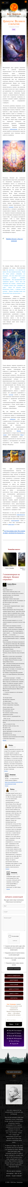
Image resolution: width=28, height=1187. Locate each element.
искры (4, 435)
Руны (17, 1041)
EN (7, 2)
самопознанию (13, 129)
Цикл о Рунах (14, 989)
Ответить (4, 740)
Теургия (14, 1044)
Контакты (13, 998)
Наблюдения (18, 1038)
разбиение (12, 419)
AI (17, 1024)
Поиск (11, 1024)
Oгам (10, 1030)
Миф (13, 29)
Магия (10, 1036)
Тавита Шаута (11, 584)
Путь (12, 1041)
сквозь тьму (11, 524)
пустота (11, 207)
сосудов (11, 394)
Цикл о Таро (14, 993)
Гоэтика (11, 1033)
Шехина (19, 431)
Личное (18, 1033)
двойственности (21, 514)
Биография (14, 980)
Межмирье (18, 1036)
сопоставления (15, 520)
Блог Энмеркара (14, 13)
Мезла (21, 435)
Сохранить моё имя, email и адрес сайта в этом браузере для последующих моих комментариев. (14, 947)
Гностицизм (18, 1030)
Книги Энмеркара (13, 975)
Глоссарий (14, 984)
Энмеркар (12, 774)
